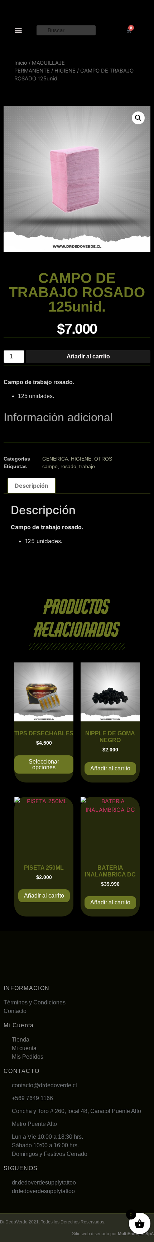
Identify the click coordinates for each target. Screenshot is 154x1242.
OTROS (103, 459)
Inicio (20, 63)
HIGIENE (65, 71)
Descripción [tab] (31, 485)
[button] (18, 30)
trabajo (87, 466)
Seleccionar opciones (44, 764)
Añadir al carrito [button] (110, 768)
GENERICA (55, 459)
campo (50, 466)
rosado (68, 466)
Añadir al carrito (88, 356)
